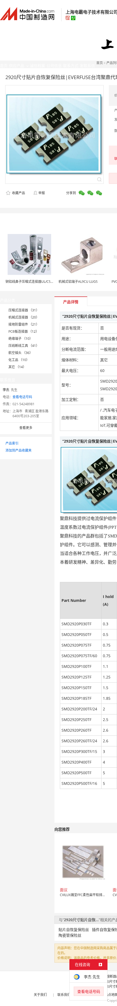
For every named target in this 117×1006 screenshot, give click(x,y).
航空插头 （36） (20, 352)
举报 (41, 193)
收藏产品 (18, 193)
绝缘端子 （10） (20, 338)
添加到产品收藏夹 (18, 450)
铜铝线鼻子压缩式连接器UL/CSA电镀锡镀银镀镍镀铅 (43, 281)
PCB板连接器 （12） (23, 331)
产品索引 (12, 443)
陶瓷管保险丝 (70, 935)
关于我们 (40, 994)
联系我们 (63, 994)
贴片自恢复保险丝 (74, 929)
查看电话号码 (22, 397)
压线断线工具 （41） (23, 345)
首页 (99, 63)
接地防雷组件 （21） (23, 324)
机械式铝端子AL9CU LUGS (78, 281)
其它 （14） (17, 367)
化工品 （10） (18, 360)
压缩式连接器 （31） (23, 310)
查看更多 (25, 427)
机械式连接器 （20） (23, 317)
